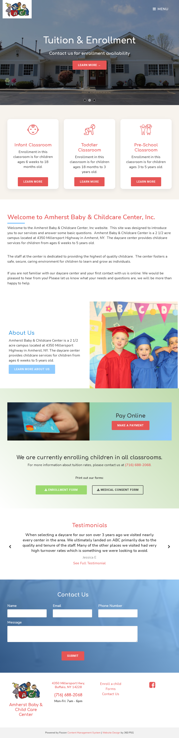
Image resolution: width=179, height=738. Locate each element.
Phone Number (110, 605)
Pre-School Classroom (146, 148)
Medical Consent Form (120, 489)
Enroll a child (110, 683)
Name (12, 605)
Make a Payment (130, 425)
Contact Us (110, 694)
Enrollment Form (63, 489)
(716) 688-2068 (68, 695)
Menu (162, 9)
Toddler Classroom (89, 148)
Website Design (111, 732)
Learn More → (89, 65)
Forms (111, 689)
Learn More (32, 181)
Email (57, 605)
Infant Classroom (33, 145)
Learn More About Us (32, 369)
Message (14, 622)
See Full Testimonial (89, 563)
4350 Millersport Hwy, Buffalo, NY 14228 (68, 685)
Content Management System (84, 732)
